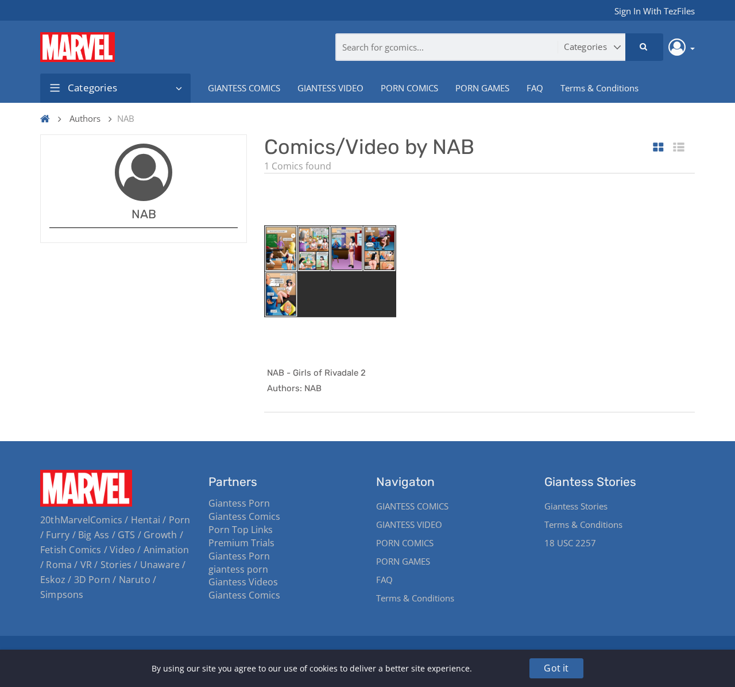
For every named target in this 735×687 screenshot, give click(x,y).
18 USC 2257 (570, 543)
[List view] (678, 148)
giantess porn (238, 569)
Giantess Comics (244, 516)
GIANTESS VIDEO (330, 88)
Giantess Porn (239, 503)
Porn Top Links (240, 529)
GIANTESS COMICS (244, 88)
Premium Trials (241, 543)
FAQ (535, 88)
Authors (84, 118)
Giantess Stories (576, 506)
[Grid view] (658, 148)
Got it (556, 668)
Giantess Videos (243, 582)
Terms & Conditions (599, 88)
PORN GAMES (482, 88)
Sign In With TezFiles (654, 11)
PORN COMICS (409, 88)
